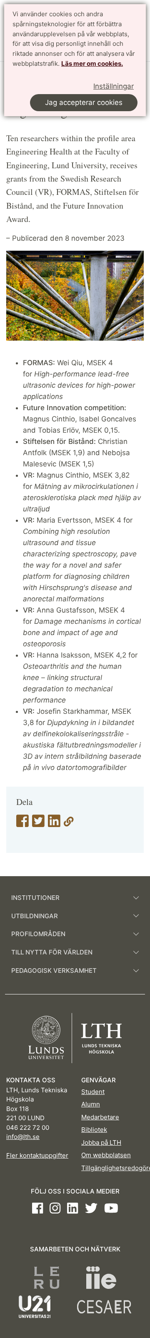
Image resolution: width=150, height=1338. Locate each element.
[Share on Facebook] (22, 824)
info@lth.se (23, 1137)
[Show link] (68, 824)
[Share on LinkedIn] (54, 824)
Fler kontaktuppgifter (37, 1155)
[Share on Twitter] (38, 824)
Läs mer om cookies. (92, 63)
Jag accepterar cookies (83, 102)
